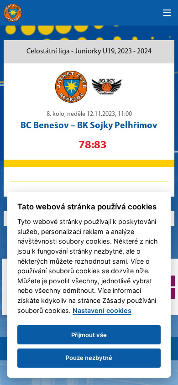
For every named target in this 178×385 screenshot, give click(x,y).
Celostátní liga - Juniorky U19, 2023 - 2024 (89, 51)
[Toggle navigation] (167, 12)
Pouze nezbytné (89, 357)
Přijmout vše (89, 334)
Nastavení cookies (102, 310)
